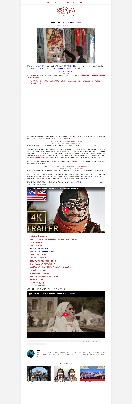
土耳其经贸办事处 (86, 341)
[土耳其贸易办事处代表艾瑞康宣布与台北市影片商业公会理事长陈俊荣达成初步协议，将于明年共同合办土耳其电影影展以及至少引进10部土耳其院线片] (66, 107)
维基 (68, 73)
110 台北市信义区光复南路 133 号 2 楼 (47, 239)
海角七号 (30, 155)
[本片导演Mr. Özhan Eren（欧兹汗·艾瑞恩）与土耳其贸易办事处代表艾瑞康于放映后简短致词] (66, 166)
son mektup (48, 341)
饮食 (54, 2)
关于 (41, 2)
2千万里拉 (46, 157)
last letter (30, 341)
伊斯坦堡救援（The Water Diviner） (79, 146)
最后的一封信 (30, 343)
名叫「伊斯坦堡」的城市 (33, 381)
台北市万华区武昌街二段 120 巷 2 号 (47, 277)
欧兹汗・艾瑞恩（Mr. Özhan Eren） (57, 68)
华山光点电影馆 (42, 343)
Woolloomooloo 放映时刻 (39, 274)
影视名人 (59, 25)
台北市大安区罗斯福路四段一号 (45, 264)
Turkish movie (73, 341)
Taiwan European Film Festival (59, 341)
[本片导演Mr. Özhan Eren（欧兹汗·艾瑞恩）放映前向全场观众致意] (66, 141)
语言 (74, 2)
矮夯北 (38, 350)
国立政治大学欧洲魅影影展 (39, 248)
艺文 (81, 2)
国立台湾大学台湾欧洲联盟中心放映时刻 (43, 261)
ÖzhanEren (36, 341)
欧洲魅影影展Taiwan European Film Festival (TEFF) (86, 182)
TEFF (68, 341)
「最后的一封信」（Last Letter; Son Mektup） (78, 66)
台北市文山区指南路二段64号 (44, 251)
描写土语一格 (65, 25)
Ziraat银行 (86, 176)
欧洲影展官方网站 (45, 285)
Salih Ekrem (42, 341)
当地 (68, 2)
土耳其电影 (92, 341)
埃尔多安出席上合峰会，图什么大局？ (89, 381)
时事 (61, 2)
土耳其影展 (80, 341)
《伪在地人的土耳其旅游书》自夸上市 (63, 381)
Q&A (88, 2)
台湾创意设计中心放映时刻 (39, 236)
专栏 (56, 25)
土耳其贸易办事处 (43, 66)
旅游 (48, 2)
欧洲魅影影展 (36, 343)
